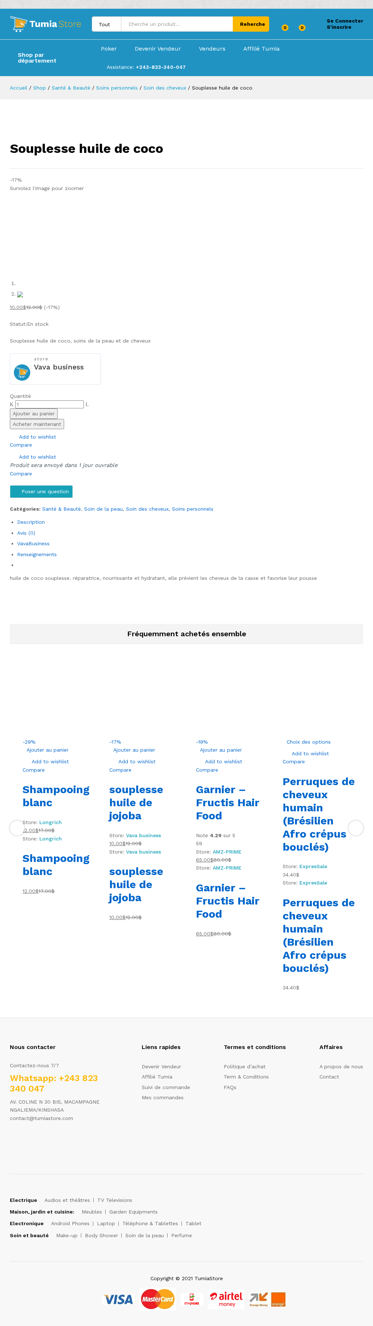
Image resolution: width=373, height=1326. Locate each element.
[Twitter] (23, 1141)
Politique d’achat (245, 1066)
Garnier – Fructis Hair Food (227, 802)
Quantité (20, 396)
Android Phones (70, 1223)
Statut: (18, 324)
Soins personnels (192, 509)
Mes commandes (163, 1097)
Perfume (181, 1235)
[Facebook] (11, 1141)
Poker (109, 49)
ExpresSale (313, 866)
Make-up (67, 1235)
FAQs (230, 1087)
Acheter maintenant (37, 424)
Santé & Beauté (61, 509)
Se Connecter (345, 21)
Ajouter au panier (34, 413)
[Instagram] (57, 1141)
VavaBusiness (33, 543)
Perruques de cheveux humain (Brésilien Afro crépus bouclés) (319, 814)
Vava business (59, 367)
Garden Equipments (133, 1212)
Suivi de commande (166, 1087)
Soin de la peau (103, 509)
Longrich (50, 822)
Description (31, 522)
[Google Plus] (34, 1141)
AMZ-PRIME (227, 852)
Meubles (92, 1212)
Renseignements (37, 554)
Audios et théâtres (67, 1200)
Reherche (252, 24)
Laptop (106, 1223)
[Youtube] (45, 1141)
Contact (329, 1077)
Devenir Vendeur (158, 49)
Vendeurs (212, 49)
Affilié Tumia (261, 49)
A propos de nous (341, 1066)
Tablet (193, 1223)
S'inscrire (339, 27)
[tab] (190, 522)
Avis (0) (26, 533)
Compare (21, 445)
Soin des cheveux (147, 509)
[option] (60, 778)
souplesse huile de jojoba (136, 802)
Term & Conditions (246, 1077)
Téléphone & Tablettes (150, 1223)
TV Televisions (114, 1200)
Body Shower (101, 1235)
